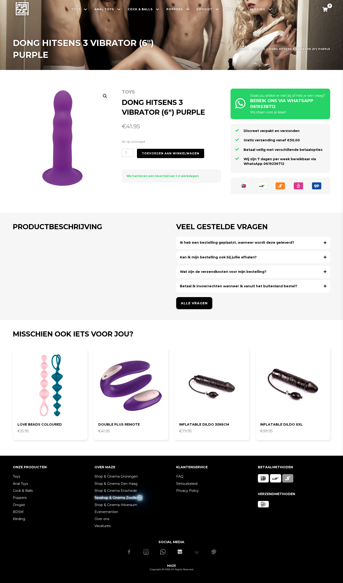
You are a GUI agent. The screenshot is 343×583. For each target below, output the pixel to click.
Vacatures (102, 526)
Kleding (19, 519)
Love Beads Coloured (40, 424)
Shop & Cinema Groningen (116, 476)
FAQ (179, 476)
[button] (105, 96)
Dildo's (259, 49)
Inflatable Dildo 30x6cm (204, 424)
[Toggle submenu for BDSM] (241, 9)
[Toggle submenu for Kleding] (270, 9)
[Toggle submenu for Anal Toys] (119, 9)
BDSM (18, 512)
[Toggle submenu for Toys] (85, 9)
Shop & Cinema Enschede (115, 491)
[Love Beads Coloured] (50, 385)
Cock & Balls (23, 491)
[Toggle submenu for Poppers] (187, 9)
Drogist (19, 505)
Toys (128, 92)
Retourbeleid (186, 484)
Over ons (101, 519)
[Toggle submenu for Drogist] (217, 9)
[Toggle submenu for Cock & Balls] (157, 9)
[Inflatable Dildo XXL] (293, 385)
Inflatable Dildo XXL (281, 424)
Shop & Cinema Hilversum (115, 505)
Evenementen (106, 512)
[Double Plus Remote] (131, 385)
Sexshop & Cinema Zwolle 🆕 (118, 498)
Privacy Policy (187, 491)
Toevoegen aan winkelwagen (170, 153)
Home (244, 49)
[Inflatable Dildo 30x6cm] (212, 385)
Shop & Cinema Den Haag (115, 484)
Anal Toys (20, 484)
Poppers (20, 498)
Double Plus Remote (119, 424)
